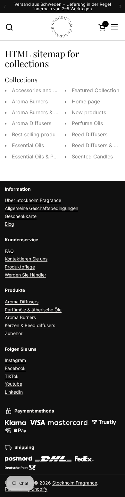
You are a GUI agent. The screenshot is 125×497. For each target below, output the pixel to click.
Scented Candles (92, 156)
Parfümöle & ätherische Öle (33, 309)
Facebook (15, 368)
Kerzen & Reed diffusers (30, 325)
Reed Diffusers (89, 134)
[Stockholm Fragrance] (61, 26)
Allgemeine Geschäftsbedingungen (41, 208)
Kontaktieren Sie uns (26, 258)
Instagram (15, 360)
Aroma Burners (30, 101)
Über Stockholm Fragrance (33, 200)
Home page (86, 101)
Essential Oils (28, 145)
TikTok (12, 376)
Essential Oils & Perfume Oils (46, 156)
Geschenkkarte (21, 216)
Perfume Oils (87, 123)
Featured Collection (95, 90)
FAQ (9, 251)
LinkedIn (14, 392)
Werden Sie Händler (25, 274)
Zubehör (13, 333)
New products (89, 112)
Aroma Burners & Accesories (46, 112)
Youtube (13, 384)
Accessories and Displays (43, 90)
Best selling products (37, 134)
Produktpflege (20, 266)
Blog (9, 224)
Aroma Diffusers (31, 123)
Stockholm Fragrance (74, 482)
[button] (9, 27)
